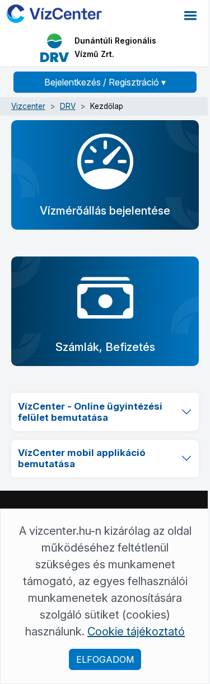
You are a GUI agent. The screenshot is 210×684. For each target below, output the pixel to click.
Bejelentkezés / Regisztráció (105, 82)
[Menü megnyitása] (190, 14)
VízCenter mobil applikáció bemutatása (82, 458)
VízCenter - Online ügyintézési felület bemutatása (90, 412)
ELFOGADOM (105, 659)
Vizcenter (28, 106)
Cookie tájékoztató (136, 631)
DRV (68, 106)
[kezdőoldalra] (54, 12)
